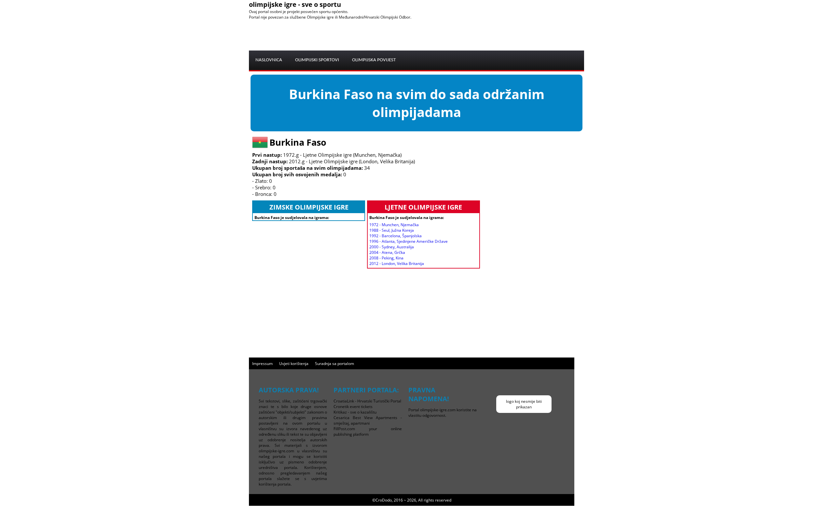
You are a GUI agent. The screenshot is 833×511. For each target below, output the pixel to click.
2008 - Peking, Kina (386, 258)
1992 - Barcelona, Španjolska (395, 236)
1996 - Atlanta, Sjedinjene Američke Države (408, 241)
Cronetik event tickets (353, 406)
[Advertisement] (465, 34)
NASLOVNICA (268, 60)
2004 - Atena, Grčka (387, 252)
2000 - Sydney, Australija (391, 247)
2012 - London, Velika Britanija (396, 263)
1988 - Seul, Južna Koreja (391, 230)
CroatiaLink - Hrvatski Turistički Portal (367, 401)
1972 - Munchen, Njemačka (394, 224)
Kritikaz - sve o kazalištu (355, 412)
